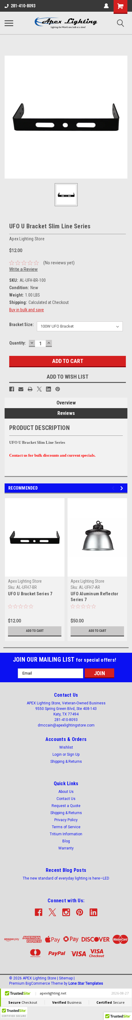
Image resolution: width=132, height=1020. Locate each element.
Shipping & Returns (66, 761)
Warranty (66, 848)
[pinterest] (79, 912)
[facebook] (38, 912)
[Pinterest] (57, 389)
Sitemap (66, 978)
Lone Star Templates (85, 983)
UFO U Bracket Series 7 (30, 593)
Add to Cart (35, 630)
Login (57, 754)
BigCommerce (37, 983)
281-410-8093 (23, 5)
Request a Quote (66, 806)
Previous (114, 488)
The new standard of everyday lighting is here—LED (66, 878)
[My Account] (106, 5)
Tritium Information (66, 834)
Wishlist (66, 747)
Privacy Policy (66, 820)
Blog (66, 841)
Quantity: (17, 343)
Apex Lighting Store (25, 581)
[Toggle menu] (9, 23)
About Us (66, 792)
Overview (66, 403)
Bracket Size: (21, 324)
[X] (39, 389)
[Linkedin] (48, 389)
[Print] (30, 389)
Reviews (66, 413)
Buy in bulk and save (26, 309)
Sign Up (73, 754)
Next (122, 488)
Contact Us (66, 799)
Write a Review (23, 269)
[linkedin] (93, 912)
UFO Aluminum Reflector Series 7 (94, 596)
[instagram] (66, 912)
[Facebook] (11, 389)
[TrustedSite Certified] (14, 1012)
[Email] (20, 389)
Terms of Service (66, 827)
